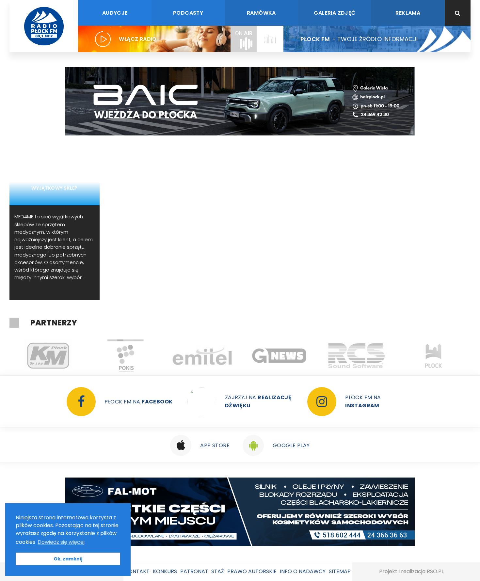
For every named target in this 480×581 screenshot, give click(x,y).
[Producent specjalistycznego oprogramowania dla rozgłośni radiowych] (279, 355)
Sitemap (340, 571)
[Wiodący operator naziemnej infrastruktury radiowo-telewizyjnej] (202, 355)
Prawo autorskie (252, 571)
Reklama (407, 13)
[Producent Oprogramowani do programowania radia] (356, 355)
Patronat (194, 571)
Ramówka (261, 13)
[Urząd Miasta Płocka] (433, 355)
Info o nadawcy (303, 571)
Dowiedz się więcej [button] (61, 542)
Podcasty (188, 13)
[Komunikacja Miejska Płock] (48, 355)
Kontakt (137, 571)
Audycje (115, 13)
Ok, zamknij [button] (68, 559)
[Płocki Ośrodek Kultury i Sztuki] (125, 355)
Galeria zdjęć (334, 13)
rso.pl (435, 571)
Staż (217, 571)
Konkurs (165, 571)
